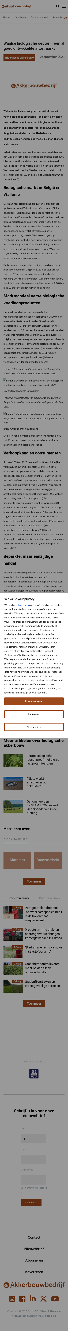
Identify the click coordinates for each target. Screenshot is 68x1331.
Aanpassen (34, 714)
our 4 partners (21, 604)
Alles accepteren (34, 701)
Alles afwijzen (34, 726)
